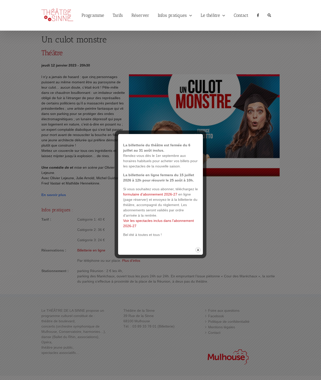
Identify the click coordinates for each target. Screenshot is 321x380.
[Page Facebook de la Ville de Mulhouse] (258, 15)
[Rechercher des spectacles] (269, 15)
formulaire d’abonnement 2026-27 (150, 194)
